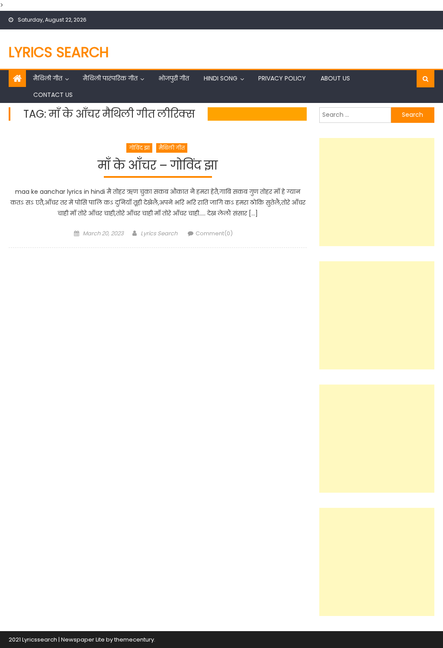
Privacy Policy (282, 78)
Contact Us (53, 94)
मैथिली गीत (47, 78)
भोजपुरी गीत (173, 78)
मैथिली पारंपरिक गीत (110, 78)
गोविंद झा (139, 147)
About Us (335, 78)
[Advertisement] (376, 192)
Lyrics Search (59, 52)
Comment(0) (214, 233)
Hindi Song (221, 78)
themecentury (134, 639)
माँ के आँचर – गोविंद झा (158, 166)
